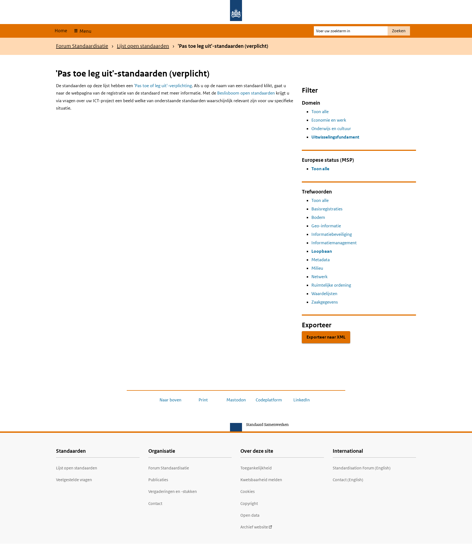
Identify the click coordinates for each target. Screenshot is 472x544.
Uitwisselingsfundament (335, 137)
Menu (84, 31)
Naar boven (170, 400)
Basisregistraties (327, 209)
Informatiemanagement (334, 243)
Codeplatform (269, 400)
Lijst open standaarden (143, 46)
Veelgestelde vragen (74, 479)
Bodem (318, 217)
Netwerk (319, 277)
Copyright (249, 503)
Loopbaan (321, 251)
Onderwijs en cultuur (331, 128)
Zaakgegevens (324, 302)
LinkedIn (301, 400)
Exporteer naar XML (326, 337)
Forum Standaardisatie (82, 46)
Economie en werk (328, 120)
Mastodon (236, 400)
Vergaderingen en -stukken (172, 491)
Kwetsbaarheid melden (261, 479)
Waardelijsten (324, 293)
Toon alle (320, 111)
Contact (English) (348, 479)
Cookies (247, 491)
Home (61, 31)
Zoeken (399, 30)
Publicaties (158, 479)
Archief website (254, 527)
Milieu (317, 268)
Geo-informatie (326, 226)
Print (203, 400)
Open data (249, 515)
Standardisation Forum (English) (362, 468)
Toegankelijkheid (256, 468)
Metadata (320, 260)
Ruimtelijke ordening (331, 285)
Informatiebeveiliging (331, 234)
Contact (155, 503)
